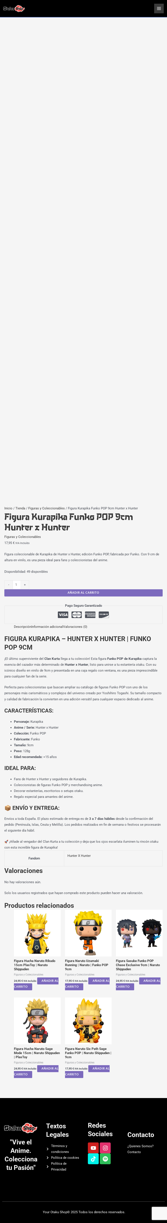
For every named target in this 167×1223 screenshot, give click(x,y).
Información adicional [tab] (47, 627)
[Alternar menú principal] (159, 8)
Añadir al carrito (83, 592)
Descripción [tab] (22, 627)
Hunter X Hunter (79, 856)
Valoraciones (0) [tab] (75, 627)
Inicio (8, 508)
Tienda (20, 508)
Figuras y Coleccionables (46, 508)
